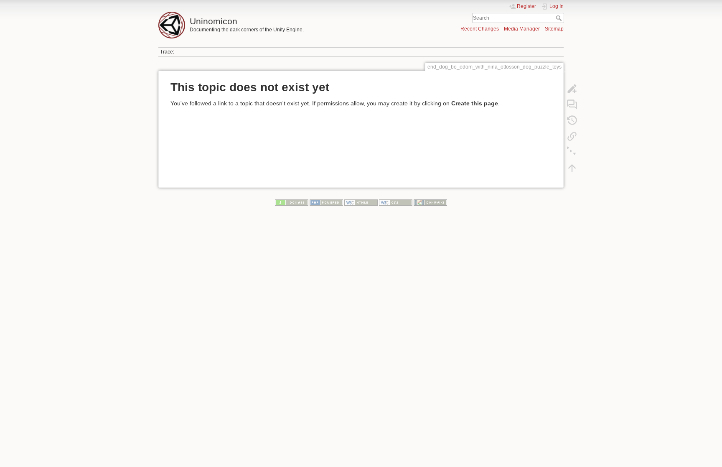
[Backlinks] (572, 136)
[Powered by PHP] (326, 202)
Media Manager (522, 29)
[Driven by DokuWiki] (430, 202)
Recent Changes (479, 29)
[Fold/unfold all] (572, 152)
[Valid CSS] (395, 202)
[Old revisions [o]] (572, 120)
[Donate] (291, 202)
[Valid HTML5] (361, 202)
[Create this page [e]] (572, 89)
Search (560, 18)
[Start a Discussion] (572, 104)
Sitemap (554, 29)
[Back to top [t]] (572, 168)
